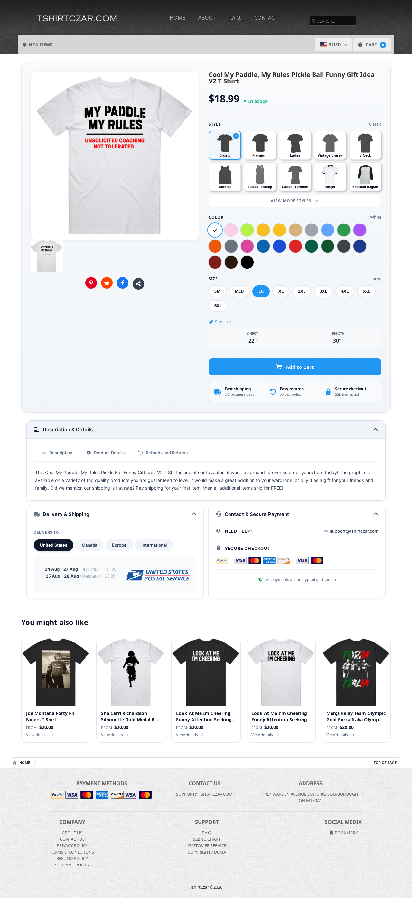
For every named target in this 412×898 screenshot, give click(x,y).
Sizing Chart (206, 839)
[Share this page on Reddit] (107, 283)
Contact (265, 17)
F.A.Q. (235, 17)
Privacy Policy (72, 845)
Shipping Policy (72, 865)
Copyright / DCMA (207, 852)
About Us (72, 833)
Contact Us (72, 839)
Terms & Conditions (72, 852)
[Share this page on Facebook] (122, 283)
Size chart (224, 322)
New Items (40, 45)
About (207, 17)
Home (177, 17)
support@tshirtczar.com (354, 531)
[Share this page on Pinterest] (91, 283)
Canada (89, 545)
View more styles (291, 201)
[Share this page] (138, 284)
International (154, 545)
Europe (119, 545)
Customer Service (206, 845)
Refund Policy (72, 858)
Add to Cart (300, 367)
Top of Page (385, 762)
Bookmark (346, 833)
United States (53, 545)
